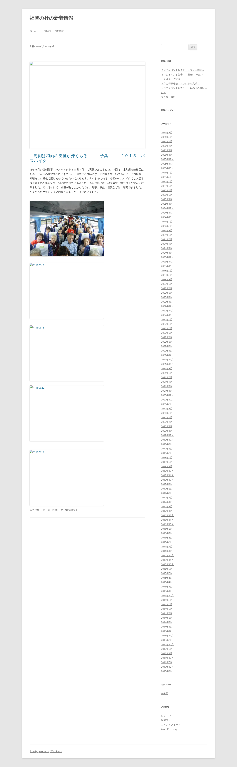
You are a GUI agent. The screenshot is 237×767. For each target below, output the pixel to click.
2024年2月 (166, 248)
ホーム (33, 30)
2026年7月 (166, 137)
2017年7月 (166, 493)
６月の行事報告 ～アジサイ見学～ (180, 83)
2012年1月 (166, 653)
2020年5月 (166, 417)
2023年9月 (166, 270)
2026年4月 (166, 145)
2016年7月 (166, 533)
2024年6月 (166, 234)
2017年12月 (167, 470)
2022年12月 (167, 306)
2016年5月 (166, 537)
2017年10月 (167, 479)
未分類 (46, 510)
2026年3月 (166, 150)
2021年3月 (166, 386)
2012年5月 (166, 649)
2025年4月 (166, 190)
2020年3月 (166, 426)
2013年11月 (167, 635)
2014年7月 (166, 600)
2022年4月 (166, 337)
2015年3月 (166, 586)
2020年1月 (166, 430)
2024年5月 (166, 239)
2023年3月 (166, 292)
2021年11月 (167, 359)
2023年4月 (166, 288)
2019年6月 (166, 448)
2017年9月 (166, 484)
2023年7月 (166, 279)
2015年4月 (166, 582)
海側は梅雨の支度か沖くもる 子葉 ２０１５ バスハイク (87, 158)
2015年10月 (167, 564)
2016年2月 (166, 546)
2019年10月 (167, 439)
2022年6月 (166, 328)
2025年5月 (166, 186)
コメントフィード (170, 724)
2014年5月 (166, 608)
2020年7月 (166, 408)
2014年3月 (166, 617)
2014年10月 (167, 595)
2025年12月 (167, 159)
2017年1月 (166, 511)
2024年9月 (166, 221)
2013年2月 (166, 640)
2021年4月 (166, 381)
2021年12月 (167, 355)
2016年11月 (167, 519)
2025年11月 (167, 163)
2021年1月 (166, 390)
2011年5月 (166, 662)
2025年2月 (166, 199)
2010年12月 (167, 666)
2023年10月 (167, 266)
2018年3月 (166, 466)
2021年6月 (166, 373)
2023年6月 (166, 283)
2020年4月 (166, 421)
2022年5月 (166, 332)
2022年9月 (166, 319)
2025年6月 (166, 181)
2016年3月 (166, 542)
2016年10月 (167, 524)
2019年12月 (167, 435)
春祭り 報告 (168, 96)
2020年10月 (167, 399)
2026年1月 (166, 154)
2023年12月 (167, 257)
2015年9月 (166, 568)
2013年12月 (167, 631)
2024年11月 (167, 212)
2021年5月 (166, 377)
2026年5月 (166, 141)
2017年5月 (166, 497)
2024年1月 (166, 252)
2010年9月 (166, 671)
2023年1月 (166, 301)
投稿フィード (168, 720)
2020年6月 (166, 413)
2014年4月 (166, 613)
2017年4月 (166, 502)
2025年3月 (166, 194)
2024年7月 (166, 230)
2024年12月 (167, 208)
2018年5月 (166, 462)
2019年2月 (166, 453)
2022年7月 (166, 324)
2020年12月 (167, 395)
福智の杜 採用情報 (54, 30)
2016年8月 (166, 528)
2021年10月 (167, 364)
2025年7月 (166, 177)
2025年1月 (166, 203)
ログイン (166, 715)
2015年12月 (167, 555)
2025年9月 (166, 172)
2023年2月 (166, 297)
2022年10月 (167, 315)
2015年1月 (166, 591)
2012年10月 (167, 644)
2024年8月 (166, 226)
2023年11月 (167, 261)
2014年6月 (166, 604)
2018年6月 (166, 457)
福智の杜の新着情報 (51, 17)
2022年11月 (167, 310)
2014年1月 (166, 626)
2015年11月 (167, 559)
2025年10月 (167, 168)
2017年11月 (167, 475)
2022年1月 (166, 350)
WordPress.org (169, 729)
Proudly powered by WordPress (46, 751)
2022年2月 (166, 346)
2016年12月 (167, 515)
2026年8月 (166, 132)
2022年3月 (166, 341)
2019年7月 (166, 444)
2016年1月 (166, 551)
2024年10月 (167, 217)
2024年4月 (166, 243)
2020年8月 (166, 404)
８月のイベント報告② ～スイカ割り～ (182, 70)
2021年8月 (166, 368)
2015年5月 (166, 577)
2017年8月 (166, 488)
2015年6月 (166, 573)
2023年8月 (166, 275)
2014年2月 (166, 622)
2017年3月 (166, 506)
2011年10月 (167, 657)
